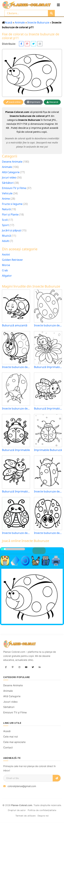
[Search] (51, 13)
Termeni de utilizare (25, 815)
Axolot (6, 254)
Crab (5, 270)
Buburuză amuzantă (14, 325)
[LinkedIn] (39, 667)
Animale (20, 22)
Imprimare (34, 101)
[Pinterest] (12, 667)
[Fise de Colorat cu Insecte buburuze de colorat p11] (32, 73)
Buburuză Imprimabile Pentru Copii (48, 367)
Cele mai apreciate (14, 742)
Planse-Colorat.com (21, 805)
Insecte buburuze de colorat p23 (48, 533)
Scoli (5, 220)
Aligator (7, 275)
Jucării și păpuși (11, 230)
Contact (8, 747)
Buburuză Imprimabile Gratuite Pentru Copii (16, 491)
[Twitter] (32, 667)
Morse (6, 265)
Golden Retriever (12, 260)
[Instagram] (19, 667)
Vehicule (7, 193)
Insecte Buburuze (38, 22)
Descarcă (53, 101)
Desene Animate (12, 161)
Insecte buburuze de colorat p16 (48, 491)
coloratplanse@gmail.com (22, 786)
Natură (6, 209)
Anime (6, 198)
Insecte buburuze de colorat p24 (16, 367)
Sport (5, 225)
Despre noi (43, 815)
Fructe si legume (12, 204)
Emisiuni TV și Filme (14, 188)
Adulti (5, 241)
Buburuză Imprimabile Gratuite (48, 408)
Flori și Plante (10, 214)
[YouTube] (26, 667)
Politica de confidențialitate (42, 810)
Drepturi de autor (17, 810)
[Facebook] (6, 667)
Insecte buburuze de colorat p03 (48, 325)
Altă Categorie (11, 172)
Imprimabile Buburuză (48, 450)
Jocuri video (9, 177)
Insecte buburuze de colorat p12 (16, 408)
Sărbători (8, 183)
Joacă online (14, 101)
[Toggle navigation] (58, 4)
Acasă (8, 22)
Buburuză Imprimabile (16, 450)
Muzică (6, 235)
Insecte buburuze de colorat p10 (16, 533)
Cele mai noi (10, 736)
